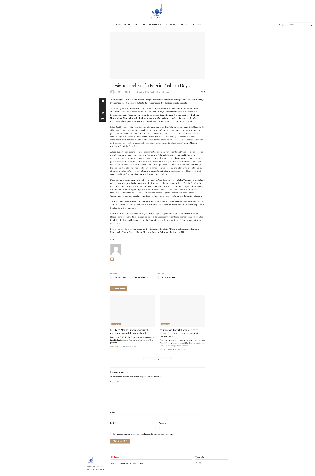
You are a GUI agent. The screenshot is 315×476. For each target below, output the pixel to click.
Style (147, 92)
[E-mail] (112, 260)
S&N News (195, 25)
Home (113, 463)
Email (113, 423)
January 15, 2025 (180, 350)
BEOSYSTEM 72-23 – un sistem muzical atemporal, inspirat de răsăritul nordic (129, 331)
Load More (157, 359)
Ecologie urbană (122, 25)
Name (113, 412)
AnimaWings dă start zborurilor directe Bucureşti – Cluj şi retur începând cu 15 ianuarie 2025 (179, 333)
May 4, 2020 (129, 92)
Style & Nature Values (128, 463)
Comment (114, 382)
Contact (143, 463)
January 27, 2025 (130, 346)
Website (162, 423)
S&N (119, 92)
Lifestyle (140, 92)
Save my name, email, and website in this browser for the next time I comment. (143, 434)
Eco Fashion (155, 25)
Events (182, 25)
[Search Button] (311, 25)
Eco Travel (170, 25)
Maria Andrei (117, 346)
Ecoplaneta (139, 25)
